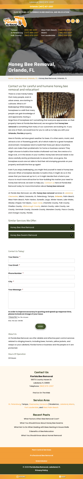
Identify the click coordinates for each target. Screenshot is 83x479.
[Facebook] (68, 21)
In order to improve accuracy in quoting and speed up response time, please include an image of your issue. (40, 313)
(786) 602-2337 (65, 32)
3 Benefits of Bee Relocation (41, 431)
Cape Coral (37, 203)
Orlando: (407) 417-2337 (41, 6)
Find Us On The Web (41, 392)
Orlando (58, 196)
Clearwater (13, 196)
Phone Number (16, 273)
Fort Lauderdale (31, 407)
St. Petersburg (14, 404)
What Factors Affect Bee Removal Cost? (41, 419)
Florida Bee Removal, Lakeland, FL (44, 467)
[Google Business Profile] (77, 21)
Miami (71, 404)
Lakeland (69, 193)
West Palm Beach (50, 407)
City (11, 281)
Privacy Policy (41, 470)
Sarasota (44, 404)
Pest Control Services (41, 450)
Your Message (15, 290)
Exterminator (41, 461)
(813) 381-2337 (30, 30)
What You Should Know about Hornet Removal (41, 435)
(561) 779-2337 (65, 30)
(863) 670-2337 (31, 35)
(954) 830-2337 (65, 35)
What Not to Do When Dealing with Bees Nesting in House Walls (41, 427)
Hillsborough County (31, 206)
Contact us (49, 183)
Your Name (14, 257)
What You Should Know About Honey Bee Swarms (41, 423)
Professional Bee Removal (41, 455)
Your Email (14, 265)
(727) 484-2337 (31, 32)
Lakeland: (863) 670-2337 (41, 2)
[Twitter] (73, 21)
